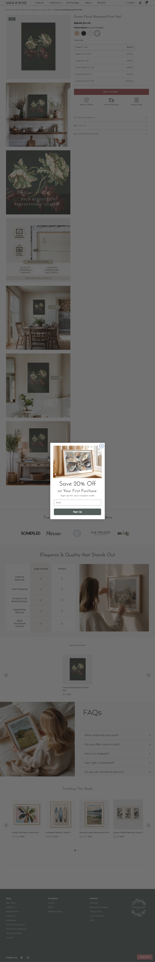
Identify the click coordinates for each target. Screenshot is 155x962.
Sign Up (77, 512)
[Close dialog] (102, 446)
